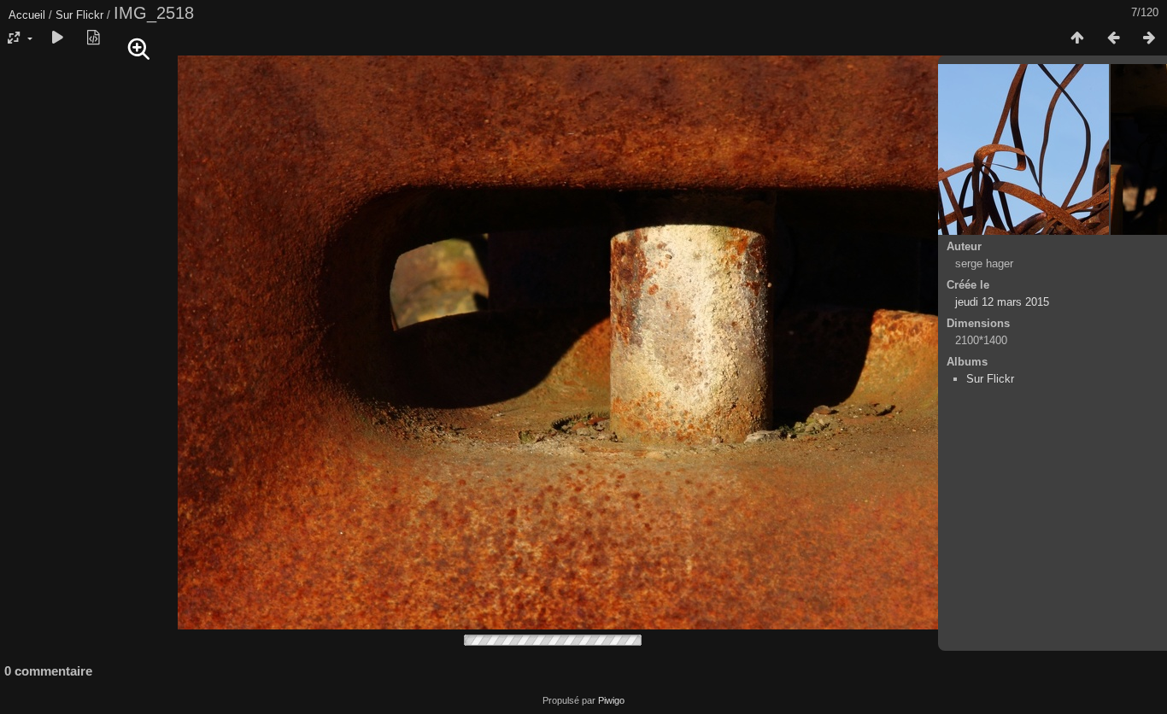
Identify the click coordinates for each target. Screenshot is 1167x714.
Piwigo (611, 700)
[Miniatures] (1077, 38)
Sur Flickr (79, 15)
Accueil (27, 15)
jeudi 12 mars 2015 (1002, 302)
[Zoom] (139, 49)
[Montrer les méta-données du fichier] (93, 38)
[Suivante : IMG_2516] (1149, 38)
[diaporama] (57, 38)
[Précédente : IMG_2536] (1113, 38)
